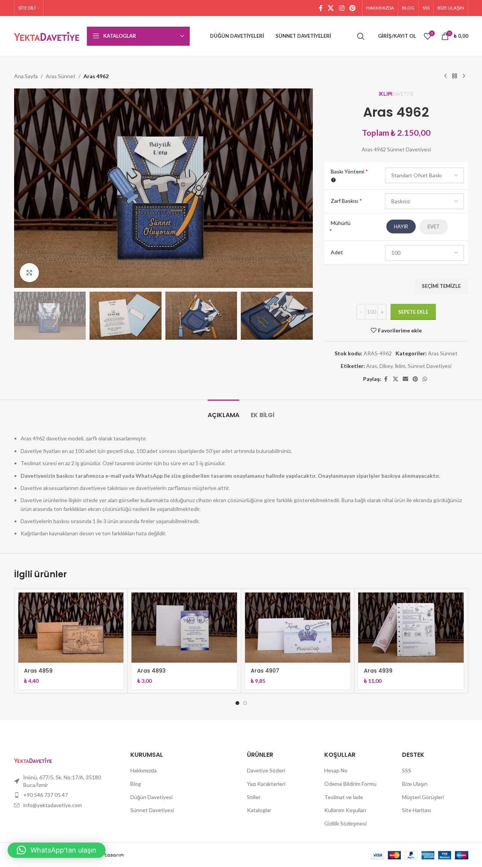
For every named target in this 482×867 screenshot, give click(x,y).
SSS (406, 770)
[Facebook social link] (320, 8)
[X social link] (330, 8)
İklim (400, 366)
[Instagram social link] (341, 8)
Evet (434, 226)
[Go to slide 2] (245, 703)
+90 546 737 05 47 (45, 795)
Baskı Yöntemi (349, 171)
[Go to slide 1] (237, 703)
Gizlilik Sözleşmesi (345, 823)
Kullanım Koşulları (345, 810)
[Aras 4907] (298, 627)
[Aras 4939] (411, 627)
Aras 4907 (265, 670)
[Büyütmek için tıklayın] (29, 272)
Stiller (254, 797)
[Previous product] (445, 76)
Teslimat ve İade (343, 797)
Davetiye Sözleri (266, 770)
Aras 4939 (378, 670)
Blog (135, 783)
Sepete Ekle (413, 312)
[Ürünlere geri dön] (454, 76)
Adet (337, 252)
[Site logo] (46, 35)
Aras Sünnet (60, 76)
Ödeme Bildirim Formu (350, 783)
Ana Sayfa (26, 76)
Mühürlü (341, 223)
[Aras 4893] (184, 627)
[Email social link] (405, 379)
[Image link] (33, 759)
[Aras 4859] (71, 627)
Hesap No (335, 770)
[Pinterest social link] (352, 8)
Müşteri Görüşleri (423, 797)
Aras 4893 (151, 670)
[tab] (223, 411)
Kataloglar (259, 810)
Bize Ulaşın (415, 783)
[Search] (360, 36)
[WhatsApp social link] (424, 379)
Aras (371, 366)
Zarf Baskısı (346, 200)
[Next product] (463, 76)
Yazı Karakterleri (266, 783)
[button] (23, 315)
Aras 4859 (38, 670)
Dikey (386, 366)
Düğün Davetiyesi (151, 797)
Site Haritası (416, 810)
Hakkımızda (143, 770)
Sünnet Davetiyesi (430, 366)
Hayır (401, 226)
